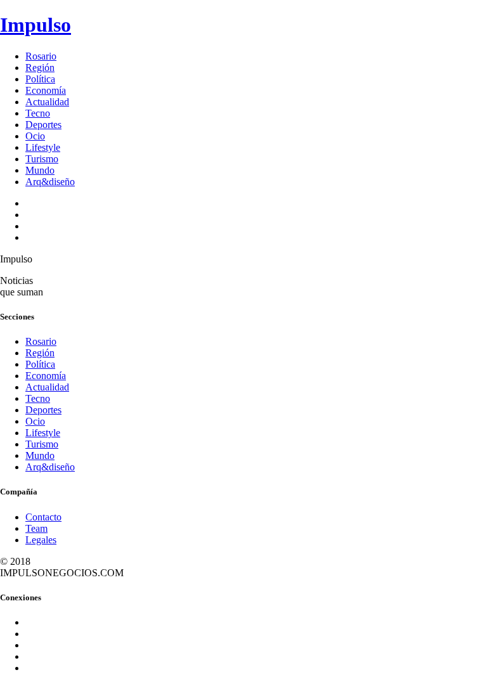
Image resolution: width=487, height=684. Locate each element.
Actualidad (47, 101)
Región (40, 67)
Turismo (41, 158)
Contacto (43, 517)
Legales (40, 539)
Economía (45, 90)
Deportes (43, 124)
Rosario (40, 56)
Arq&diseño (50, 181)
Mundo (40, 170)
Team (36, 528)
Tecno (37, 113)
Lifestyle (42, 147)
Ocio (35, 136)
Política (40, 79)
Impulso (35, 24)
